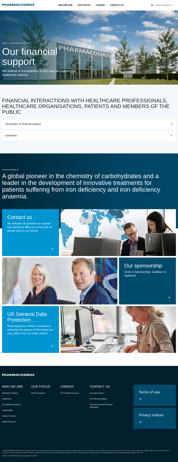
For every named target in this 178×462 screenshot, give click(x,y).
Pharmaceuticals (38, 393)
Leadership (6, 399)
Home (4, 43)
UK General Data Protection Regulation (101, 405)
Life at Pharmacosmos (70, 393)
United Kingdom (162, 5)
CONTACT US (117, 5)
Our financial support (20, 43)
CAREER (100, 5)
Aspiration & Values (10, 393)
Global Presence (9, 422)
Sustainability (7, 410)
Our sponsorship (96, 393)
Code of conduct (9, 416)
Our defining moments (11, 404)
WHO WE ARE (66, 5)
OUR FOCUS (84, 5)
